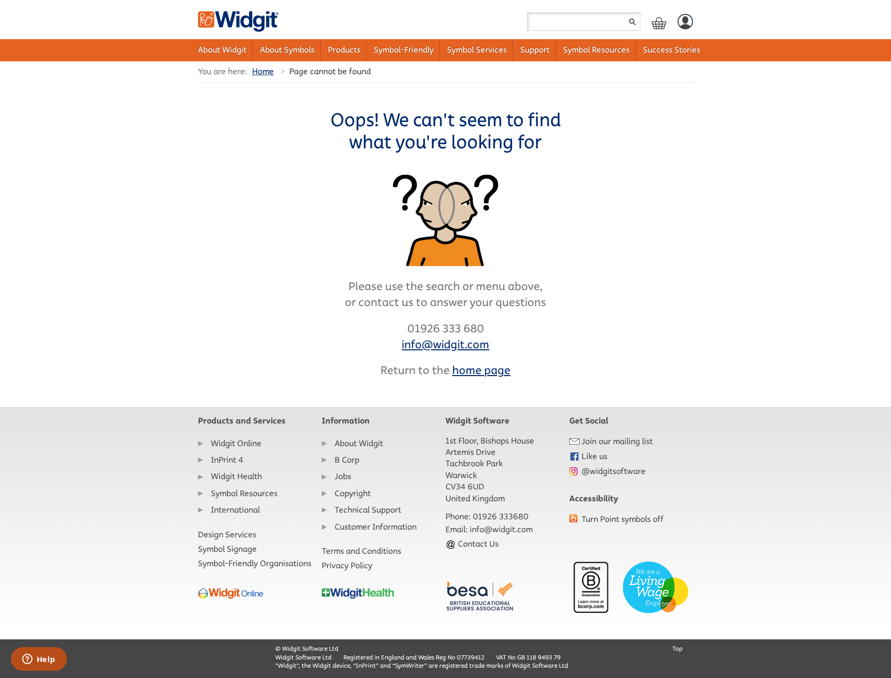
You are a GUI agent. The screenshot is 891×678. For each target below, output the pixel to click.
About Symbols (287, 50)
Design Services (227, 534)
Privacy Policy (347, 565)
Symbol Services (477, 50)
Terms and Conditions (361, 551)
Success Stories (671, 50)
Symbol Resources (596, 50)
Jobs (343, 476)
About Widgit (222, 50)
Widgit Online (236, 443)
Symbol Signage (227, 549)
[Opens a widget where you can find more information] (38, 660)
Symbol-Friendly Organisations (254, 563)
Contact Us (477, 544)
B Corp (347, 460)
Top (677, 648)
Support (535, 50)
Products (344, 50)
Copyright (353, 493)
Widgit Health (236, 476)
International (235, 510)
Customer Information (376, 527)
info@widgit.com (501, 529)
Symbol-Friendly (404, 50)
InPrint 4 (227, 460)
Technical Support (368, 510)
